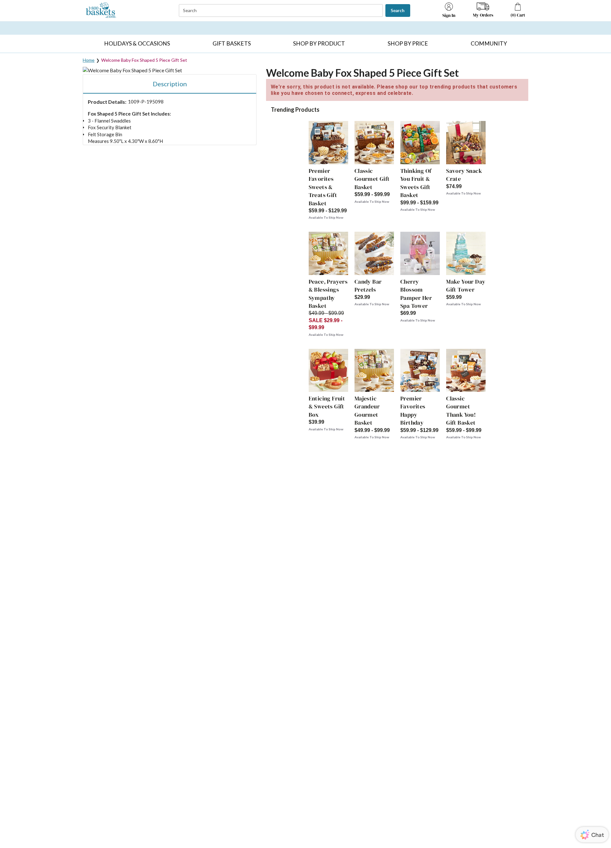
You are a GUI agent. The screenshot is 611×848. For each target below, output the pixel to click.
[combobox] (281, 10)
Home (89, 60)
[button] (137, 44)
